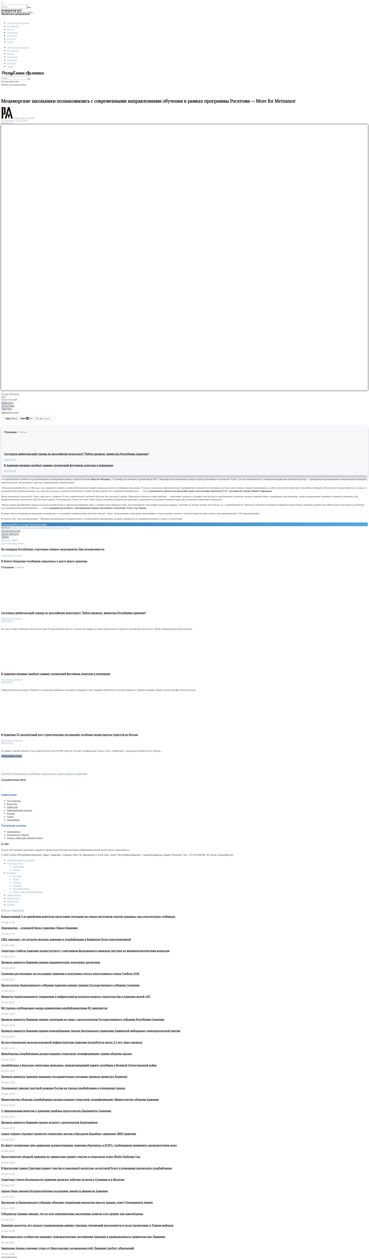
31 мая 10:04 (8, 945)
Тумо (66, 527)
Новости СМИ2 (9, 540)
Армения (18, 866)
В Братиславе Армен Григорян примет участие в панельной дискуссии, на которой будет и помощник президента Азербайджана (86, 1168)
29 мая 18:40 (8, 1162)
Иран (16, 879)
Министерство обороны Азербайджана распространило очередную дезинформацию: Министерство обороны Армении (80, 1099)
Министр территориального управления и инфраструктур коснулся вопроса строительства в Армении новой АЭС (75, 996)
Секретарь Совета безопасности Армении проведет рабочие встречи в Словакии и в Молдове (63, 1179)
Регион (10, 29)
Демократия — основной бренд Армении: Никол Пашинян (39, 928)
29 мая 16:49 (8, 1173)
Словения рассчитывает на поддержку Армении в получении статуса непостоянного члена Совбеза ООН (70, 973)
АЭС (38, 527)
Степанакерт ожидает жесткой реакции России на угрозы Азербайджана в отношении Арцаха (63, 1088)
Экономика (12, 32)
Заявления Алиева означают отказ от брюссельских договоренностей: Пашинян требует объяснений (67, 1248)
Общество (12, 35)
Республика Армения (23, 118)
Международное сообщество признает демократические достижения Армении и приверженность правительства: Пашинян (83, 1236)
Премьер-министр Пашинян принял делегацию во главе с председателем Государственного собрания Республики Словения (82, 1019)
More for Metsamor (23, 527)
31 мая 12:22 (8, 922)
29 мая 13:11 (8, 1219)
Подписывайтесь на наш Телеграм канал (24, 524)
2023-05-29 (10, 459)
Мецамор (46, 527)
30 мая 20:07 (8, 1036)
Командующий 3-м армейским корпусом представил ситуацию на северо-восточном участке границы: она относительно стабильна (88, 916)
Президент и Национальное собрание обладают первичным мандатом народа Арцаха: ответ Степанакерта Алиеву (77, 1202)
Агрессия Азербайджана (28, 891)
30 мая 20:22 (8, 990)
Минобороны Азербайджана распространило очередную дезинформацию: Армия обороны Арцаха (66, 1053)
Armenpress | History (18, 834)
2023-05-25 (10, 471)
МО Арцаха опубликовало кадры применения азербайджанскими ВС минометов (54, 1008)
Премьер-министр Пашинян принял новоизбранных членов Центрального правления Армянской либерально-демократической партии (90, 1031)
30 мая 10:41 (8, 1116)
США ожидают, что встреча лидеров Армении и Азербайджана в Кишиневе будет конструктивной (66, 939)
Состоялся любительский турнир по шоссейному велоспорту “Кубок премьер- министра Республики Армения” (76, 454)
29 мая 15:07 (8, 1196)
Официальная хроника (18, 22)
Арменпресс (14, 831)
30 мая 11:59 (8, 1093)
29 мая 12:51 (8, 1242)
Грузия (17, 882)
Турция (17, 885)
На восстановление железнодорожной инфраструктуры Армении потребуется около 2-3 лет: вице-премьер (71, 1042)
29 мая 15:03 (8, 1208)
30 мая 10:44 (8, 1105)
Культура (11, 38)
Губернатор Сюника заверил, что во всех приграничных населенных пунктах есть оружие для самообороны (72, 1214)
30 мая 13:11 (8, 1048)
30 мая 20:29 (8, 968)
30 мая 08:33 (8, 1139)
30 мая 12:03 (8, 1071)
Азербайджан (21, 888)
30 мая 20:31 (8, 956)
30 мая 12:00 (8, 1082)
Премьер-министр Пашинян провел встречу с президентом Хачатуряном (49, 1122)
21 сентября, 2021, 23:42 (14, 120)
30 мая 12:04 (8, 1059)
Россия (17, 876)
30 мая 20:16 (8, 1013)
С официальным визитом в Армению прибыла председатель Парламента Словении (56, 1111)
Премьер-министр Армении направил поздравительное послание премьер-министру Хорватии (64, 1076)
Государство (13, 25)
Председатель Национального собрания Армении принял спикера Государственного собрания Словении (70, 985)
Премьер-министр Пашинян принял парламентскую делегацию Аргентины (50, 962)
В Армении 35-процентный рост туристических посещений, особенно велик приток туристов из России (69, 734)
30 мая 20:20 (8, 1002)
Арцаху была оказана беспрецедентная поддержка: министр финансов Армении (54, 1191)
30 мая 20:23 (8, 979)
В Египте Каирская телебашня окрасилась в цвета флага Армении (44, 773)
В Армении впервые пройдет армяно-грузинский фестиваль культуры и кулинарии (58, 465)
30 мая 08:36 (8, 1128)
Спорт (10, 41)
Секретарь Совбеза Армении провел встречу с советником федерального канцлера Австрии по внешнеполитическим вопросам (85, 950)
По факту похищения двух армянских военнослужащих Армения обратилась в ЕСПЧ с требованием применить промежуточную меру (89, 1145)
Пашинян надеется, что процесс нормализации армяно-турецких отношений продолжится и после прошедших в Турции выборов (87, 1225)
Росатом (57, 527)
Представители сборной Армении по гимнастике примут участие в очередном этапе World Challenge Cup (70, 1156)
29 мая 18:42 (8, 1151)
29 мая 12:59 (8, 1231)
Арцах (16, 869)
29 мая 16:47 (8, 1185)
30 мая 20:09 (8, 1025)
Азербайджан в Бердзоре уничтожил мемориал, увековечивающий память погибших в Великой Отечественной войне (79, 1065)
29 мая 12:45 (8, 1254)
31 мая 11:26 (8, 933)
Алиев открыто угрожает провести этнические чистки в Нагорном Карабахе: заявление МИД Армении (68, 1133)
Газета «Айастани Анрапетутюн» (25, 837)
